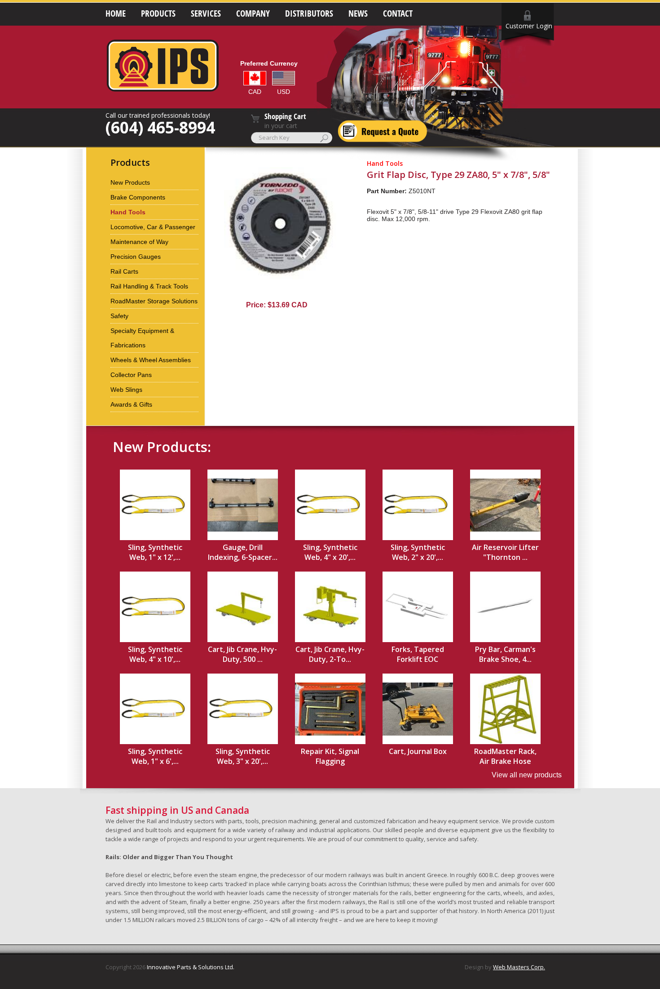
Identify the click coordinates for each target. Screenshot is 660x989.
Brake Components (137, 197)
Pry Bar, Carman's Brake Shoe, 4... (505, 654)
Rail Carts (124, 271)
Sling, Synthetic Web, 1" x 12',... (155, 552)
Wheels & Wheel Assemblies (150, 360)
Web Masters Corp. (519, 967)
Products (158, 13)
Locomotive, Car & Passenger (152, 227)
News (358, 13)
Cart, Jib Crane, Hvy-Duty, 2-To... (330, 654)
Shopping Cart (285, 116)
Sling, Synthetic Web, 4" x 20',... (330, 552)
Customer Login (529, 26)
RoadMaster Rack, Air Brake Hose (505, 756)
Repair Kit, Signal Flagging (330, 756)
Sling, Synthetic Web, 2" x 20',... (418, 552)
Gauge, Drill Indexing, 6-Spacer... (242, 552)
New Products (130, 182)
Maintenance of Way (139, 241)
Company (253, 13)
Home (116, 13)
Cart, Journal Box (418, 751)
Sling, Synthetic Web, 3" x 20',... (243, 756)
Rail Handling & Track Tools (149, 286)
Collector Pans (131, 374)
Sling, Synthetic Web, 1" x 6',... (155, 756)
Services (206, 13)
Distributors (309, 13)
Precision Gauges (135, 256)
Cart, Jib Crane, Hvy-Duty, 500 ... (242, 654)
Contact (398, 13)
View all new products (527, 775)
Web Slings (126, 389)
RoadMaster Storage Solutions (154, 301)
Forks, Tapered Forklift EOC (418, 654)
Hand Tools (127, 212)
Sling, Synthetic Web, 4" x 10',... (155, 654)
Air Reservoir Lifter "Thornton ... (505, 552)
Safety (119, 315)
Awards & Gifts (131, 404)
